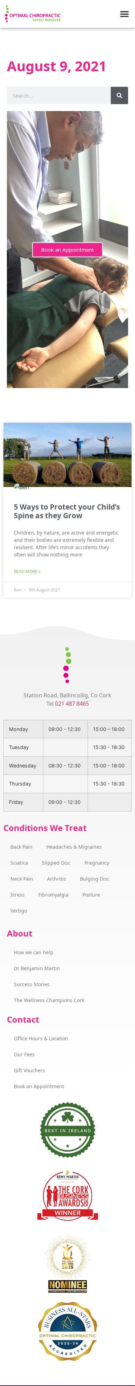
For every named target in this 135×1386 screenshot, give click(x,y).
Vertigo (18, 910)
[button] (125, 14)
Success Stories (32, 984)
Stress (17, 894)
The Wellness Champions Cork (49, 1000)
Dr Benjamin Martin (37, 968)
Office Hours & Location (41, 1038)
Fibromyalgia (53, 894)
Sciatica (19, 862)
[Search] (119, 95)
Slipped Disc (56, 862)
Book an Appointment (67, 249)
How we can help (33, 952)
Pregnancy (96, 862)
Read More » (27, 571)
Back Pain (21, 846)
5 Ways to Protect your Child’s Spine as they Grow (67, 511)
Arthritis (56, 878)
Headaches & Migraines (74, 846)
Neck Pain (21, 878)
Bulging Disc (94, 878)
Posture (91, 894)
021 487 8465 (72, 703)
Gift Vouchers (29, 1070)
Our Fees (24, 1054)
